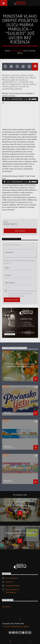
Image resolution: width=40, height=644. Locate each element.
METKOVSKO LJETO (20, 467)
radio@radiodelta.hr (13, 586)
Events (6, 387)
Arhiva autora (20, 231)
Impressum (6, 607)
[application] (20, 99)
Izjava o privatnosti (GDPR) (16, 626)
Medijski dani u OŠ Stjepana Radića (20, 534)
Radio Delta (17, 50)
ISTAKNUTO (7, 353)
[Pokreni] (5, 99)
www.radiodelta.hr (12, 578)
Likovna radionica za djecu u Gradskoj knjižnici (20, 506)
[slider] (34, 99)
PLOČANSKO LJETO (20, 399)
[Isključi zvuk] (30, 99)
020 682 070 (10, 582)
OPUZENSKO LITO (20, 433)
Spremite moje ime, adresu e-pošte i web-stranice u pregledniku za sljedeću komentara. (23, 291)
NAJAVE (6, 456)
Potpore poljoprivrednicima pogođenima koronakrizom (20, 365)
